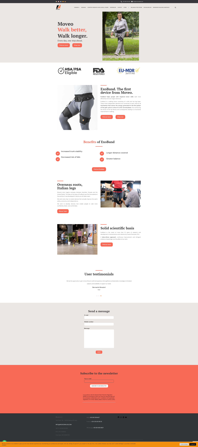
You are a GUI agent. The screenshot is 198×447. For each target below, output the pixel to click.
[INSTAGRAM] (121, 418)
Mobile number (88, 322)
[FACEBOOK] (118, 418)
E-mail (86, 315)
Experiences (113, 7)
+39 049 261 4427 (126, 1)
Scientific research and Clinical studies (98, 7)
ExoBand (76, 7)
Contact (120, 7)
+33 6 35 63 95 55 (96, 421)
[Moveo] (58, 7)
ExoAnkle (83, 7)
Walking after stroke (136, 7)
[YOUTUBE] (126, 418)
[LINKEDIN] (123, 418)
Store (125, 7)
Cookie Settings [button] (184, 444)
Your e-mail (87, 379)
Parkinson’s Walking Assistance (161, 7)
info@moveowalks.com (138, 1)
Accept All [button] (192, 444)
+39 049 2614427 (95, 417)
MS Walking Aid (147, 7)
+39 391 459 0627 (98, 427)
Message (87, 328)
